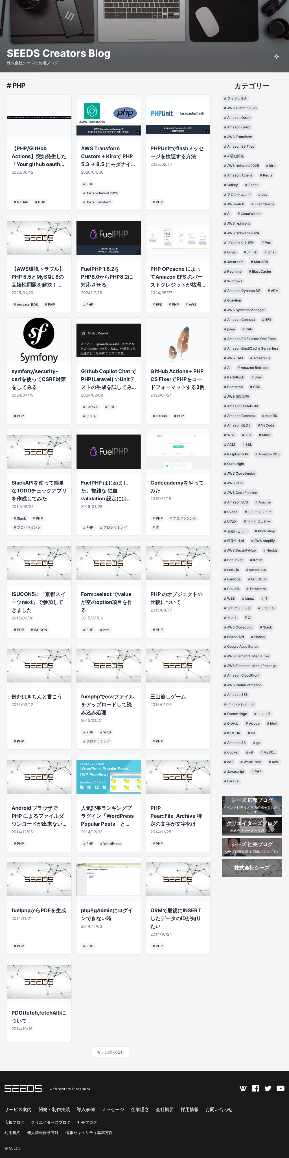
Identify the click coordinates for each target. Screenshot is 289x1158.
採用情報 (190, 1109)
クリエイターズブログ (51, 1122)
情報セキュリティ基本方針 (89, 1132)
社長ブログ (87, 1122)
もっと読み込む (110, 1051)
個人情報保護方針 (43, 1132)
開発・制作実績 (54, 1109)
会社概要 (165, 1109)
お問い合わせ (219, 1109)
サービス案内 (18, 1109)
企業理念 (140, 1109)
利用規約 (12, 1132)
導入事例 (86, 1109)
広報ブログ (14, 1122)
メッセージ (113, 1109)
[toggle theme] (276, 56)
